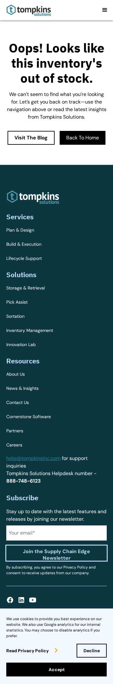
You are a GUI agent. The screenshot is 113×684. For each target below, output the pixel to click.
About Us (15, 374)
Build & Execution (23, 244)
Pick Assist (17, 302)
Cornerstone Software (28, 416)
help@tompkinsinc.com (33, 458)
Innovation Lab (21, 344)
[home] (28, 10)
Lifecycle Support (24, 258)
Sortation (15, 316)
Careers (14, 445)
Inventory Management (29, 330)
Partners (14, 431)
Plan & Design (20, 230)
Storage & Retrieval (25, 288)
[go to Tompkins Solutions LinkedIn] (21, 600)
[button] (104, 10)
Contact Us (17, 402)
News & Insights (22, 388)
